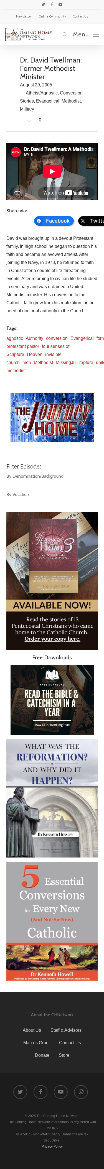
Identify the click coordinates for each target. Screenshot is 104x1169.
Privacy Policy (52, 1146)
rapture (86, 362)
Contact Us (70, 1042)
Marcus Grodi (36, 1042)
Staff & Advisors (66, 1030)
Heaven (34, 354)
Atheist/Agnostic (42, 93)
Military (27, 109)
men (26, 362)
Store (64, 1055)
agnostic (14, 338)
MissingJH (66, 362)
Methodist (71, 101)
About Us (32, 1030)
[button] (86, 34)
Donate (42, 1055)
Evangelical (47, 101)
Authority (34, 338)
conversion (57, 338)
